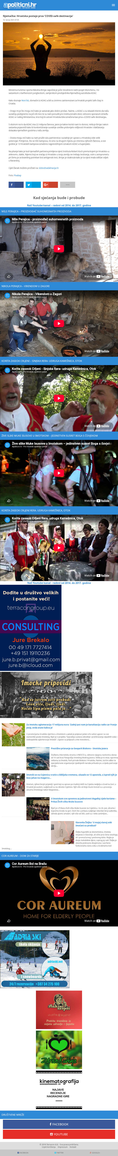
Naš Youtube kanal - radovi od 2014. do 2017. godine (59, 583)
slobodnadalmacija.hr (49, 168)
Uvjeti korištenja (49, 1147)
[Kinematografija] (59, 1090)
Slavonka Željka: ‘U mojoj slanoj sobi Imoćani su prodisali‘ (94, 824)
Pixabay (17, 175)
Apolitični (20, 5)
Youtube (61, 1134)
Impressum (63, 1147)
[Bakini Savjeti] (59, 1010)
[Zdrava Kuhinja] (59, 1050)
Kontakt (73, 1147)
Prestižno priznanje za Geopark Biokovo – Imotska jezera (79, 748)
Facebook (60, 1124)
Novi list (25, 100)
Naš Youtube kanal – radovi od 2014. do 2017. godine (59, 205)
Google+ (96, 1153)
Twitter (60, 1153)
